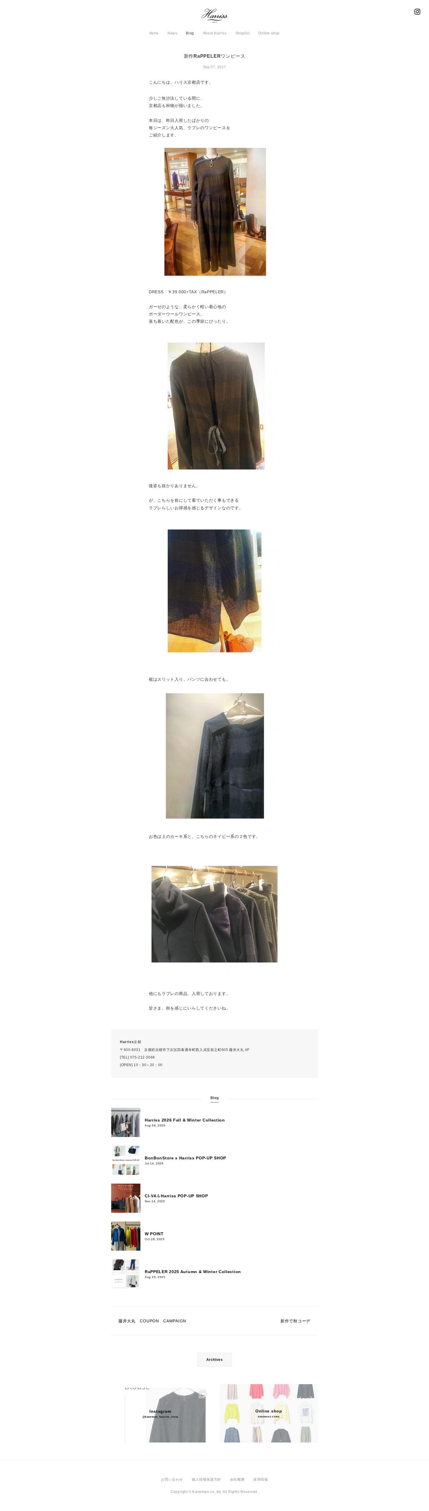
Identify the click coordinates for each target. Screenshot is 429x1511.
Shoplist (243, 33)
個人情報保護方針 (206, 1479)
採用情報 (260, 1479)
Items (154, 33)
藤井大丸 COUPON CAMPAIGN (152, 1321)
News (172, 33)
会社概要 (237, 1479)
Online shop (269, 33)
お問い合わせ (172, 1479)
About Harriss (215, 33)
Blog (190, 33)
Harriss (214, 17)
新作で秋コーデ (295, 1321)
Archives (214, 1360)
